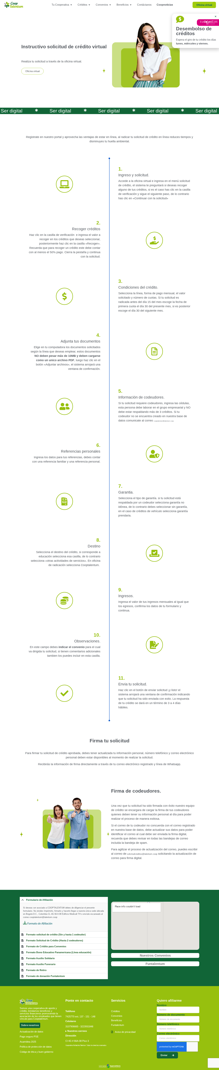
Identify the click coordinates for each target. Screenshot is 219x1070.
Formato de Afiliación (39, 923)
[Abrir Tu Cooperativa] (71, 5)
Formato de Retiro (36, 970)
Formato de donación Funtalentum (45, 976)
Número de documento (171, 1015)
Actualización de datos (31, 1031)
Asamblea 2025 (28, 1041)
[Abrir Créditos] (89, 5)
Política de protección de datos (36, 1046)
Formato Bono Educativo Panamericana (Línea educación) (58, 952)
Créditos (115, 1011)
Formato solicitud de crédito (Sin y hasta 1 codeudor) (56, 934)
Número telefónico (168, 1024)
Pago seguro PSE (29, 1036)
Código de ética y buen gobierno (36, 1051)
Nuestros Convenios (155, 955)
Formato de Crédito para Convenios (46, 946)
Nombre (162, 1005)
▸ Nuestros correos (76, 1031)
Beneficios (116, 1020)
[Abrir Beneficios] (130, 5)
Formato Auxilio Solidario (40, 958)
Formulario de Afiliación (39, 899)
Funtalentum (155, 964)
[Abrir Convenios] (110, 5)
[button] (64, 900)
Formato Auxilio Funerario (40, 964)
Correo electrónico (168, 1033)
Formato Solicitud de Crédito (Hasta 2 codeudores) (54, 940)
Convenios (116, 1015)
